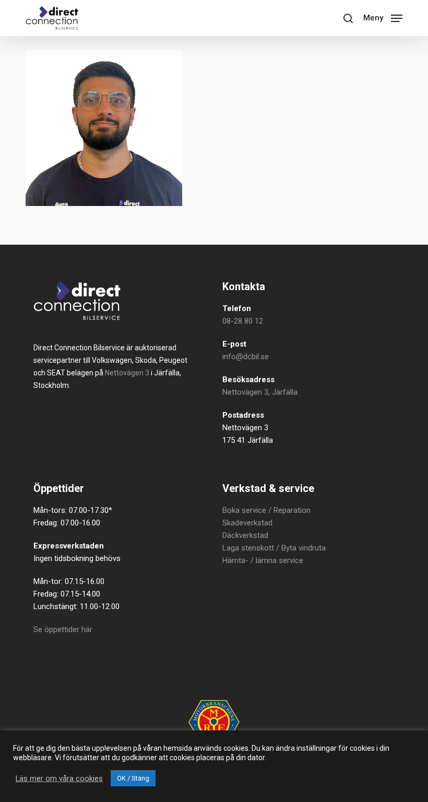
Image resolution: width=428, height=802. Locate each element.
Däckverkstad (245, 535)
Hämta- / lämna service (262, 560)
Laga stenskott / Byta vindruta (274, 548)
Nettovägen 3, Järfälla (260, 392)
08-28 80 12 (242, 321)
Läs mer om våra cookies (59, 778)
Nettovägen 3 (127, 373)
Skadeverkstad (247, 523)
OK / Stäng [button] (133, 778)
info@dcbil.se (245, 356)
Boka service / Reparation (266, 510)
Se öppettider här (62, 629)
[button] (382, 17)
